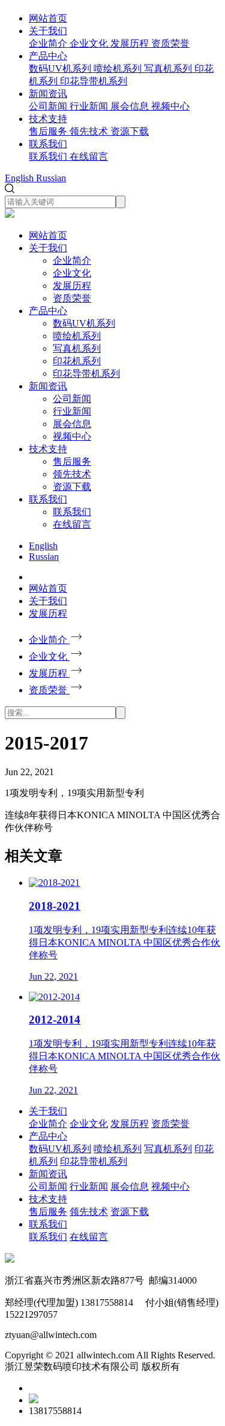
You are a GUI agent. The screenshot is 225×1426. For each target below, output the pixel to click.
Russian (44, 556)
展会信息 (72, 424)
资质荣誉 (72, 298)
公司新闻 (72, 399)
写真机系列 (77, 348)
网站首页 (48, 18)
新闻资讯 (48, 94)
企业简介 (72, 260)
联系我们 (48, 144)
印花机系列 (77, 361)
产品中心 (48, 56)
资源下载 (72, 487)
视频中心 (72, 436)
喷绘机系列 (77, 336)
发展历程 (72, 286)
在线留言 (72, 524)
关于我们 (48, 31)
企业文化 (72, 273)
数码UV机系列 (84, 323)
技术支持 (48, 119)
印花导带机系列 (86, 373)
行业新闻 (72, 411)
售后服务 (72, 461)
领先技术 (72, 474)
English (43, 546)
